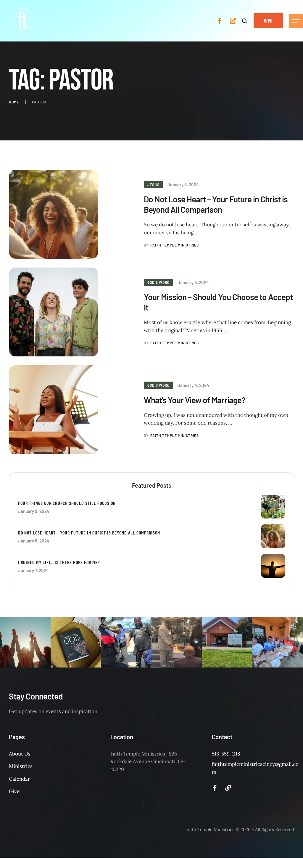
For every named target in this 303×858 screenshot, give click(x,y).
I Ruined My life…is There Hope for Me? (59, 562)
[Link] (228, 788)
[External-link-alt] (233, 21)
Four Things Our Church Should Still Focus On (67, 503)
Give (14, 791)
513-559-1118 (226, 753)
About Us (19, 753)
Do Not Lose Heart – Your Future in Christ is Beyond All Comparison (216, 204)
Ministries (21, 766)
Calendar (19, 779)
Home (14, 102)
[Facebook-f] (220, 21)
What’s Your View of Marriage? (194, 400)
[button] (245, 21)
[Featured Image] (53, 214)
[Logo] (19, 829)
